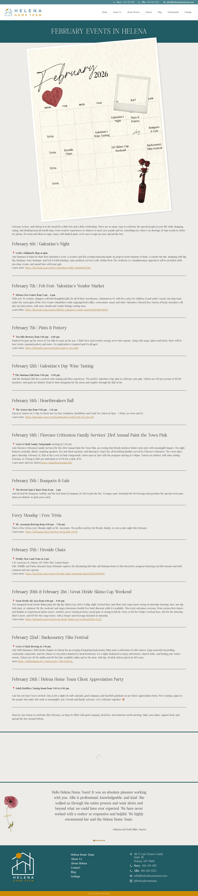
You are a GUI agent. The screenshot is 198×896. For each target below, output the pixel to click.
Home (104, 12)
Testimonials (173, 12)
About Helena (133, 12)
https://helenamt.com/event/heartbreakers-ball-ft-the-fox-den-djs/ (60, 417)
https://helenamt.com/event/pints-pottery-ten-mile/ (52, 348)
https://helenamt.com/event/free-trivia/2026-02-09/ (52, 532)
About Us (117, 12)
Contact (148, 12)
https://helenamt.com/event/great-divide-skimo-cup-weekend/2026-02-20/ (64, 619)
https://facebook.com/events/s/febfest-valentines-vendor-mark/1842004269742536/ (66, 310)
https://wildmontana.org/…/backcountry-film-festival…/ (46, 661)
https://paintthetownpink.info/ (57, 463)
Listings (188, 12)
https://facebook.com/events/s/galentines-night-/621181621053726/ (58, 268)
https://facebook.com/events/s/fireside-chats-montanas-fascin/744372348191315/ (65, 573)
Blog (160, 12)
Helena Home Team (82, 854)
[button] (94, 840)
